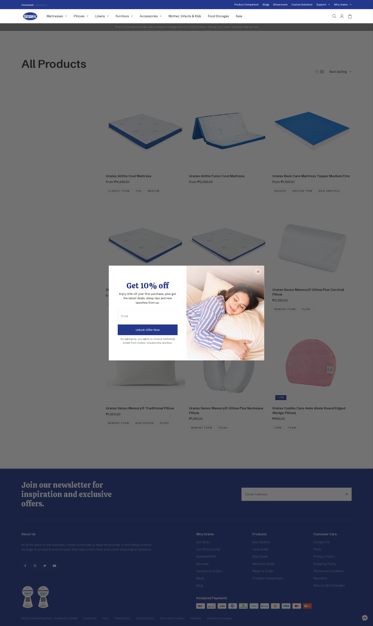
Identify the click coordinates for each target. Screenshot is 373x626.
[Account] (342, 16)
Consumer (27, 4)
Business (41, 4)
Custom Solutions (302, 4)
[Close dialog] (258, 271)
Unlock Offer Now (148, 330)
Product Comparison (246, 4)
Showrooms (280, 4)
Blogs (266, 4)
